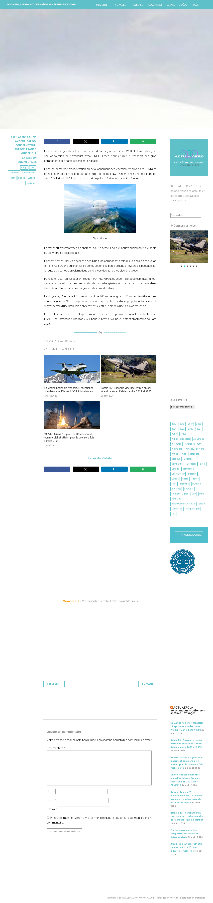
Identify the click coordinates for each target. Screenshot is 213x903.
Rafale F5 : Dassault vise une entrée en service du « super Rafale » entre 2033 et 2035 (126, 389)
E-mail (51, 800)
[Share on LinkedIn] (114, 141)
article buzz (27, 137)
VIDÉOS (183, 5)
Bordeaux (192, 464)
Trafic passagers (192, 509)
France (31, 149)
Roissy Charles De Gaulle (183, 504)
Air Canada (198, 439)
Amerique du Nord (195, 449)
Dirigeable (14, 173)
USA (174, 514)
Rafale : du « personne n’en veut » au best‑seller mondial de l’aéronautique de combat (186, 816)
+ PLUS (195, 5)
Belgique (176, 459)
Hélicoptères (154, 5)
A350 (174, 434)
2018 (182, 424)
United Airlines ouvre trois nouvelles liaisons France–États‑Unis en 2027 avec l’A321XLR (185, 780)
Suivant (147, 684)
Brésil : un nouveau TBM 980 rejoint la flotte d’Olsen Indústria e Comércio (186, 847)
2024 (199, 429)
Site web (52, 809)
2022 (32, 168)
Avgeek (20, 141)
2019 (190, 424)
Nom (51, 791)
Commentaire (56, 748)
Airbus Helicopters (181, 439)
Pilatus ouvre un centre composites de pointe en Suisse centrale (184, 833)
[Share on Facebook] (57, 141)
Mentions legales (115, 898)
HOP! (174, 484)
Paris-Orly (176, 499)
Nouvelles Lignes (180, 494)
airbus (183, 434)
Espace (171, 5)
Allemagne (177, 449)
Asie (184, 454)
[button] (189, 246)
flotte (185, 479)
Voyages (120, 5)
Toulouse (176, 509)
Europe (20, 149)
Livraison (196, 484)
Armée (175, 454)
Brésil (202, 464)
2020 (198, 424)
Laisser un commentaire (27, 160)
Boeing (187, 459)
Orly (194, 494)
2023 (190, 429)
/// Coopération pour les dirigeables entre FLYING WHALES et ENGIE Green (106, 77)
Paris (201, 494)
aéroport (194, 454)
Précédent (54, 684)
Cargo (31, 141)
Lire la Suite (18, 99)
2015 (174, 424)
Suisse (202, 504)
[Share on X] (86, 141)
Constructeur (25, 145)
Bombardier (177, 464)
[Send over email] (143, 141)
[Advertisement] (101, 511)
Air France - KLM (193, 444)
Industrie (101, 5)
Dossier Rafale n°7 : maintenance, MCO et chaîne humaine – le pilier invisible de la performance (186, 797)
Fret (13, 178)
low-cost (176, 489)
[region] (189, 249)
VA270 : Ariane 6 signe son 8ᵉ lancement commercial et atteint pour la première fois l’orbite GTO (69, 437)
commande (188, 469)
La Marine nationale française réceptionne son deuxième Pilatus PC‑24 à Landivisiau (69, 389)
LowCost (188, 489)
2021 (13, 137)
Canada (175, 469)
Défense (138, 5)
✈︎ (35, 153)
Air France (176, 444)
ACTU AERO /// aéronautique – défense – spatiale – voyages (42, 4)
